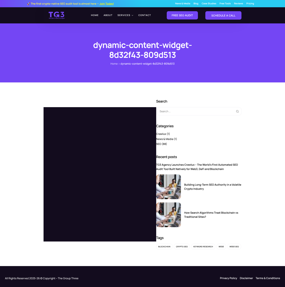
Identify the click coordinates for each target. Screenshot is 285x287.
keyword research (203, 246)
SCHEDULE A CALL (223, 15)
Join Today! (106, 3)
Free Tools (225, 3)
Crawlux (161, 134)
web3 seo (234, 246)
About (108, 15)
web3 (221, 246)
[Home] (57, 15)
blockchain (164, 246)
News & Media (182, 3)
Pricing (250, 3)
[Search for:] (198, 111)
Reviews (238, 3)
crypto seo (182, 246)
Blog (195, 3)
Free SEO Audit (182, 15)
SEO (158, 144)
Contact (144, 15)
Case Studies (209, 3)
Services (123, 15)
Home (95, 15)
